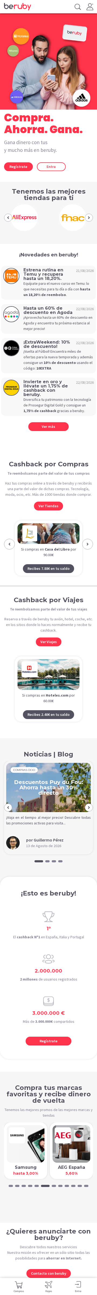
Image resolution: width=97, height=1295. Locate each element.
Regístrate (18, 166)
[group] (24, 217)
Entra (51, 166)
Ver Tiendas (48, 506)
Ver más (48, 426)
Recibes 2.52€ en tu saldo (50, 578)
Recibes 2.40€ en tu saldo (48, 724)
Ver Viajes (48, 652)
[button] (8, 218)
